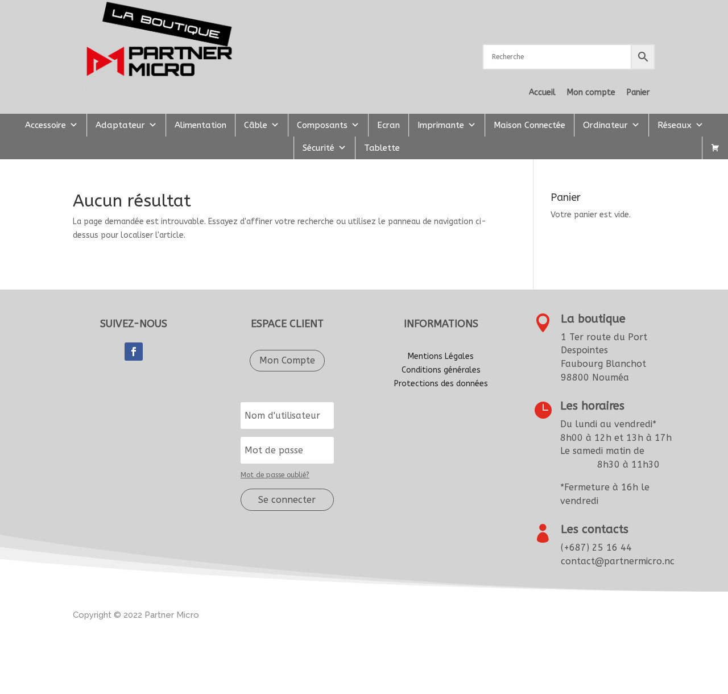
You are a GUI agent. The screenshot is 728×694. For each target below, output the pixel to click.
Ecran (388, 125)
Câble (255, 125)
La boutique (593, 318)
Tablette (382, 148)
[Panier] (715, 148)
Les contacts (594, 529)
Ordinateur (605, 125)
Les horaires (592, 405)
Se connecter (287, 499)
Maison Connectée (529, 125)
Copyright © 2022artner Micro (136, 615)
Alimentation (200, 125)
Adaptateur (120, 125)
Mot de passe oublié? (275, 475)
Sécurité (318, 148)
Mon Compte (287, 360)
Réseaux (674, 125)
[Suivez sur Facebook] (134, 351)
